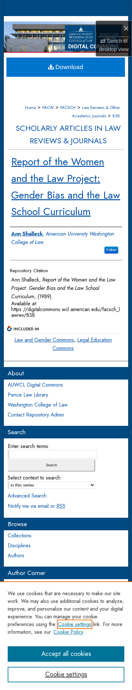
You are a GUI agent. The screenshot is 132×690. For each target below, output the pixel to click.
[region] (66, 635)
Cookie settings (74, 624)
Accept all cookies (66, 654)
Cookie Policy (68, 632)
